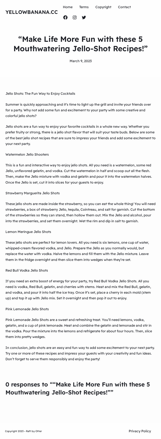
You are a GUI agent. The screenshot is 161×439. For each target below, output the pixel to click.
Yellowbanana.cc (31, 12)
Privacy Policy (140, 431)
